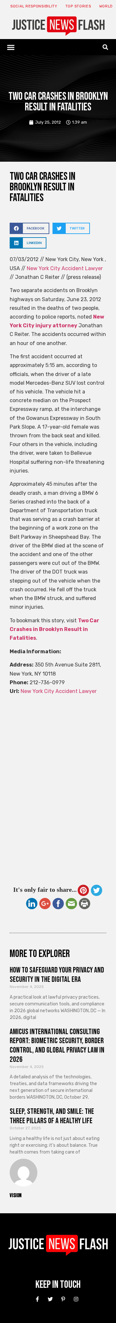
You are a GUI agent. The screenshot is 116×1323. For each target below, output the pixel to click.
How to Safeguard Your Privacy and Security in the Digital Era (57, 974)
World (106, 6)
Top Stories (78, 6)
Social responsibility (33, 6)
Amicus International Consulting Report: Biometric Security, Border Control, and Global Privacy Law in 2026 (57, 1045)
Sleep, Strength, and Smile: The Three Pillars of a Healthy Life (52, 1116)
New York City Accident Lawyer (65, 268)
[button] (11, 47)
